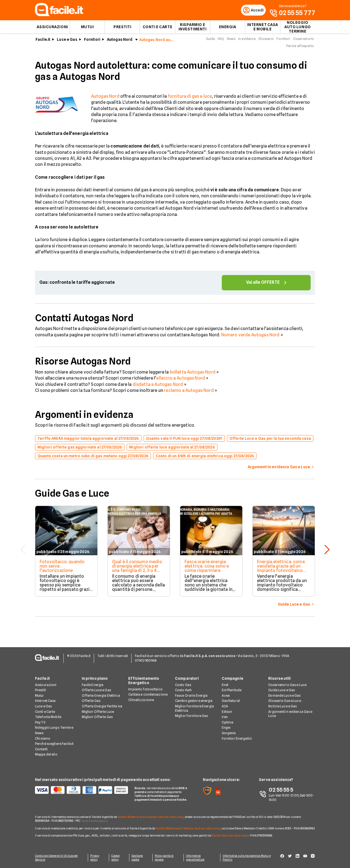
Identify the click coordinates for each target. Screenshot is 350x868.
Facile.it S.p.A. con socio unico (230, 835)
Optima (228, 722)
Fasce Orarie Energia (191, 695)
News (231, 39)
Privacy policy (95, 857)
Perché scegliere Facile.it (54, 744)
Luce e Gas (67, 39)
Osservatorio (303, 39)
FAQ (221, 39)
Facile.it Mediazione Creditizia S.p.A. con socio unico (188, 828)
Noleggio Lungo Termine (54, 727)
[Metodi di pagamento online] (81, 790)
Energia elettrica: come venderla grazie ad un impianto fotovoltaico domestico (281, 568)
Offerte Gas (91, 701)
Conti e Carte (157, 27)
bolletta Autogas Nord (192, 372)
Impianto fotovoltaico (145, 689)
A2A (225, 706)
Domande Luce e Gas (284, 695)
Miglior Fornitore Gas (191, 716)
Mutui (87, 27)
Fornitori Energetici (237, 738)
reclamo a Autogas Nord (189, 390)
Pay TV (40, 722)
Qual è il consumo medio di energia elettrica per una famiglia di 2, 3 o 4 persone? (137, 568)
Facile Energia (93, 685)
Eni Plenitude (232, 690)
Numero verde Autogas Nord (250, 334)
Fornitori (92, 39)
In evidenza (247, 39)
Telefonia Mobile (48, 717)
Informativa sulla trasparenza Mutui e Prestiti (247, 857)
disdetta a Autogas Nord (158, 384)
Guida (210, 39)
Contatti (41, 749)
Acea (226, 695)
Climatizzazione (141, 700)
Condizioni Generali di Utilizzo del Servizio (56, 857)
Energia (227, 27)
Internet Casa (45, 701)
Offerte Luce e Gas (96, 690)
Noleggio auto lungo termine (297, 26)
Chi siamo (42, 738)
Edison (227, 712)
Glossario (266, 39)
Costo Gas (183, 685)
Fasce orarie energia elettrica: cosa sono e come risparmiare (207, 566)
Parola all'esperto (300, 46)
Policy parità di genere (164, 857)
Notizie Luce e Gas (282, 706)
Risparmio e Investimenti (193, 26)
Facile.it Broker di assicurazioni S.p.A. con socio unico (150, 816)
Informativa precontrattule (195, 857)
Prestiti (122, 27)
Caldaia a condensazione (148, 694)
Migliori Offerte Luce (98, 712)
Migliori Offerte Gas (97, 717)
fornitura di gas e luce (190, 96)
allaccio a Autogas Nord (180, 378)
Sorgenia (229, 733)
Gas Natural (231, 701)
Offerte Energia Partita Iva (102, 706)
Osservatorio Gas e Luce (287, 685)
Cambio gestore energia (194, 701)
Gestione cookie (137, 857)
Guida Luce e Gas (281, 690)
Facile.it (43, 39)
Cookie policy (115, 857)
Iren (225, 717)
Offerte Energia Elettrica (101, 695)
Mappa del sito (46, 754)
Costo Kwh (183, 690)
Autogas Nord (120, 39)
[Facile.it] (59, 14)
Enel (225, 685)
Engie (226, 727)
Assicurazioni (52, 27)
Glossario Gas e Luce (284, 701)
